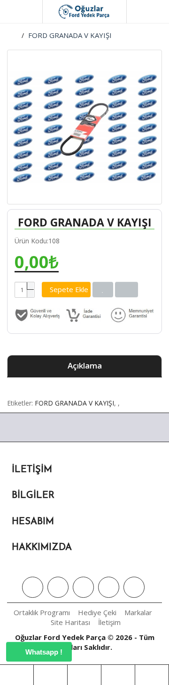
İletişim (109, 622)
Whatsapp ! (42, 652)
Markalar (138, 612)
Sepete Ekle (69, 289)
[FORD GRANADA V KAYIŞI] (84, 127)
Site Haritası (70, 622)
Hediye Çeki (97, 612)
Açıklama (85, 365)
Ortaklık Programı (42, 612)
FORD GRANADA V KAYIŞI (70, 35)
